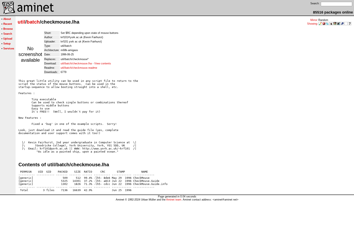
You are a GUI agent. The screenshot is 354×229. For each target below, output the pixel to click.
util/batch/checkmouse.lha (76, 63)
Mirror (313, 20)
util (21, 22)
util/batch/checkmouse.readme (79, 67)
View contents (102, 63)
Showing (312, 23)
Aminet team (173, 199)
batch (33, 22)
